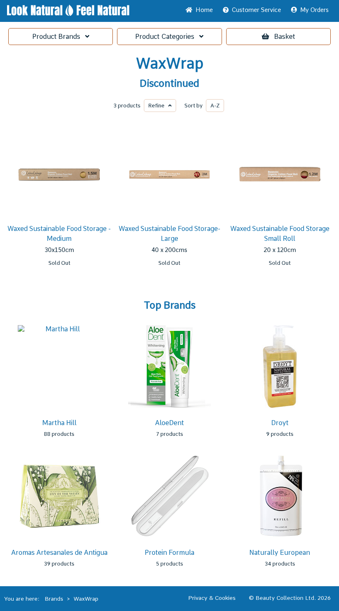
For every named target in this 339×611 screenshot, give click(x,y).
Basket (284, 36)
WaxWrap (169, 63)
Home (202, 10)
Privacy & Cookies (212, 597)
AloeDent (169, 423)
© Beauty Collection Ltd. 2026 (290, 597)
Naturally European (279, 552)
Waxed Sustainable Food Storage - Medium (59, 233)
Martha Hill (59, 423)
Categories (167, 36)
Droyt (280, 423)
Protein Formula (169, 552)
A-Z (215, 105)
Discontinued (169, 83)
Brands (58, 36)
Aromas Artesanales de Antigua (59, 552)
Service (256, 10)
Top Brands (170, 305)
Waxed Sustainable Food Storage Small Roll (279, 233)
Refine (158, 105)
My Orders (313, 10)
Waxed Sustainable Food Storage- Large (169, 233)
